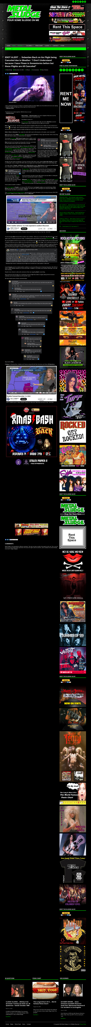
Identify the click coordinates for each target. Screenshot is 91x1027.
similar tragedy (10, 187)
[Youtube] (78, 2)
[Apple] (83, 2)
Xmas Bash (22, 134)
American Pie (32, 152)
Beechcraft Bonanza (17, 157)
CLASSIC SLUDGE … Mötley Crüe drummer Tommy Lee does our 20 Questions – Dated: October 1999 (18, 1003)
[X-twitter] (76, 2)
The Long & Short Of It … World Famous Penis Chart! (44, 1003)
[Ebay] (79, 70)
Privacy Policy (83, 1024)
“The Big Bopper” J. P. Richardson (12, 148)
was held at (13, 138)
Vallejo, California (41, 182)
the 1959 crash (15, 155)
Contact (55, 45)
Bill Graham (29, 180)
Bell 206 (43, 179)
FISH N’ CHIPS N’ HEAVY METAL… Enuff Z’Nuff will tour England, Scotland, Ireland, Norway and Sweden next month (72, 214)
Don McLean (8, 152)
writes (28, 179)
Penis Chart (39, 45)
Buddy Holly (23, 147)
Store (62, 45)
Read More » (8, 1016)
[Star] (85, 2)
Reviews (20, 45)
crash (18, 175)
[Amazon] (82, 70)
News (14, 45)
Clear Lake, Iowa (9, 149)
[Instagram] (80, 2)
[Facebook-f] (73, 2)
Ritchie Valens (30, 147)
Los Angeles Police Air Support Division (16, 192)
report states (26, 169)
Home (8, 45)
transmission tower (29, 182)
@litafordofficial (49, 238)
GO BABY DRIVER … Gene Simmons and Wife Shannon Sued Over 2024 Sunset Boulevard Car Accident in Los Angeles (73, 1004)
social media (25, 121)
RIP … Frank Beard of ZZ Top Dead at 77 (69, 226)
